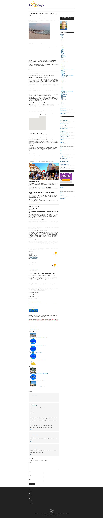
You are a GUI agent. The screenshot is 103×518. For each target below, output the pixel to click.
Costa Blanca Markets (63, 108)
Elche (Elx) (62, 60)
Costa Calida (62, 142)
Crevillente (62, 57)
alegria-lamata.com (41, 187)
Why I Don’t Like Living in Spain (64, 123)
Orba (62, 87)
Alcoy (62, 38)
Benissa (62, 50)
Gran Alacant (63, 66)
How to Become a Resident (64, 159)
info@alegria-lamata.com (34, 257)
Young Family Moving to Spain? (64, 136)
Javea (62, 72)
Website (30, 479)
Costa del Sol (62, 137)
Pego (62, 93)
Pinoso (62, 95)
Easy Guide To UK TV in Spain (64, 161)
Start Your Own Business (63, 167)
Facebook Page (51, 510)
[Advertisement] (44, 54)
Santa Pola (62, 100)
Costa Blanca (62, 34)
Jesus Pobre (63, 73)
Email (30, 475)
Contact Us (61, 190)
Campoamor (63, 55)
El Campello (63, 59)
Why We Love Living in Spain (64, 125)
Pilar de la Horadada (64, 94)
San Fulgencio (63, 98)
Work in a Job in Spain (63, 131)
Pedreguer (62, 90)
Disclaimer (61, 192)
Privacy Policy (62, 195)
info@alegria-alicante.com (34, 269)
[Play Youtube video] (44, 171)
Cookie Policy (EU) (62, 198)
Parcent (62, 89)
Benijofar (62, 49)
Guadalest (62, 67)
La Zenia (62, 78)
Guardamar (62, 68)
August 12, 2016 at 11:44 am (34, 435)
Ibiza (60, 145)
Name (30, 471)
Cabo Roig (62, 53)
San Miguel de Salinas (64, 99)
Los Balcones (63, 79)
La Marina (62, 74)
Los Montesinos (35, 159)
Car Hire (61, 153)
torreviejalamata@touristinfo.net (35, 202)
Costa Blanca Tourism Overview (34, 329)
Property (61, 150)
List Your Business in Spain (64, 120)
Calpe (62, 54)
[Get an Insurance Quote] (66, 182)
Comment (30, 462)
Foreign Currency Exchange (64, 156)
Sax (61, 101)
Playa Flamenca (63, 96)
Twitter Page (51, 511)
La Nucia (62, 77)
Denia (62, 58)
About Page (51, 512)
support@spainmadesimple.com (55, 514)
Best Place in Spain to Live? (64, 128)
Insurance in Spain (62, 166)
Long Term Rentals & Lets (63, 158)
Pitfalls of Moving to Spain (64, 126)
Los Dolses (62, 80)
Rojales (62, 97)
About (61, 189)
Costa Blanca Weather (63, 113)
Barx (61, 46)
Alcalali (62, 37)
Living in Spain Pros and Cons (64, 134)
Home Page (61, 187)
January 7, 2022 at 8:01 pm (34, 395)
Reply (31, 429)
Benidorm (62, 48)
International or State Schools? (64, 164)
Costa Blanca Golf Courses (64, 110)
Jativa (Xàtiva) (63, 71)
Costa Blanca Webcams (63, 111)
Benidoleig (62, 47)
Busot (62, 52)
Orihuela (62, 88)
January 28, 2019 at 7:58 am (34, 405)
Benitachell (62, 51)
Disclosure (61, 193)
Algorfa (62, 39)
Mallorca (61, 147)
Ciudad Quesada (63, 56)
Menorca (61, 148)
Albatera (62, 35)
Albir (61, 36)
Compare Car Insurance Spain (64, 155)
